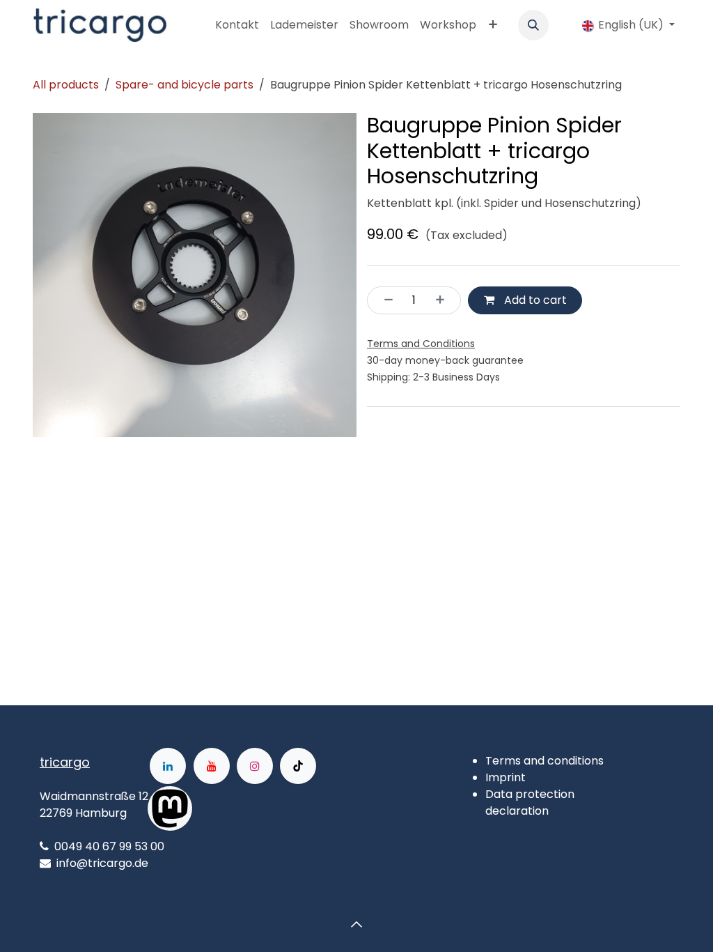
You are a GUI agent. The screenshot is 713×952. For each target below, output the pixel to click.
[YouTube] (212, 766)
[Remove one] (384, 300)
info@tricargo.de (102, 863)
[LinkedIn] (168, 766)
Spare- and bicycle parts (184, 85)
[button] (533, 25)
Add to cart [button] (534, 300)
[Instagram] (255, 766)
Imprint (505, 777)
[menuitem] (237, 25)
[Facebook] (237, 808)
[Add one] (444, 300)
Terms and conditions (544, 761)
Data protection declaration (529, 802)
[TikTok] (298, 766)
